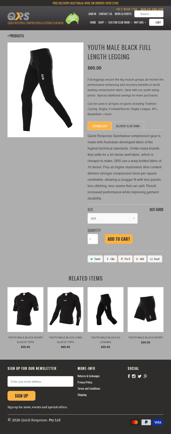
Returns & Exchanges (89, 376)
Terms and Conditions (89, 388)
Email (157, 259)
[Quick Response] (35, 18)
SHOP (102, 22)
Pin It (127, 259)
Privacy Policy (85, 382)
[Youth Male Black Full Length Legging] (45, 89)
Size (90, 209)
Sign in (92, 14)
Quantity (94, 230)
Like (112, 259)
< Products (16, 35)
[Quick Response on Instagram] (135, 376)
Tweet (97, 259)
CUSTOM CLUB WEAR (120, 22)
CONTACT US (105, 14)
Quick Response (34, 420)
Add (142, 259)
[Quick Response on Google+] (147, 376)
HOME (93, 22)
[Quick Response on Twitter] (141, 376)
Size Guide (156, 209)
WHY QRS (140, 22)
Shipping (82, 395)
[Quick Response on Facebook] (130, 376)
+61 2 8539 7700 (126, 9)
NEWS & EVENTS (123, 14)
